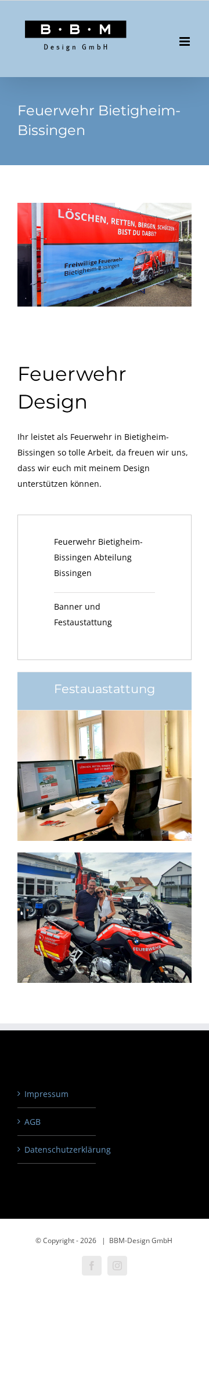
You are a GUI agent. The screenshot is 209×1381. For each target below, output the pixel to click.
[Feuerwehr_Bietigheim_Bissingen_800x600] (104, 714)
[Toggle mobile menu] (185, 41)
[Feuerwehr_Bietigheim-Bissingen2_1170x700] (104, 856)
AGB (32, 1121)
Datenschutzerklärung (57, 1149)
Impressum (46, 1093)
